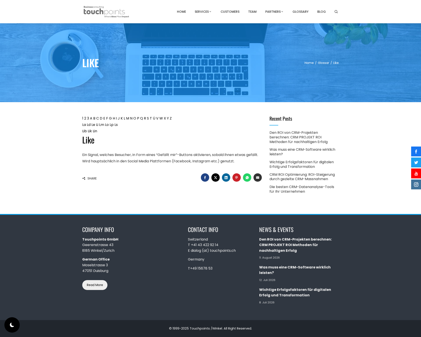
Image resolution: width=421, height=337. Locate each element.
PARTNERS (273, 11)
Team (252, 11)
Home (181, 11)
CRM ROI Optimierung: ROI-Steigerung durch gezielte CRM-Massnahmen (302, 177)
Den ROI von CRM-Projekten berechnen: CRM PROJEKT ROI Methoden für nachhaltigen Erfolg (298, 137)
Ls (116, 124)
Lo (107, 124)
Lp (112, 124)
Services (202, 11)
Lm (101, 124)
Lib (84, 131)
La (84, 124)
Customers (230, 11)
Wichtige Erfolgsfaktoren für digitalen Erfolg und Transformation (301, 164)
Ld (89, 124)
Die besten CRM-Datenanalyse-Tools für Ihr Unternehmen (301, 189)
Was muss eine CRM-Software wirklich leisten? (302, 152)
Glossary (301, 11)
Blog (321, 11)
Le (93, 124)
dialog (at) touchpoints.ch (213, 250)
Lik (90, 131)
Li (97, 124)
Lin (95, 131)
